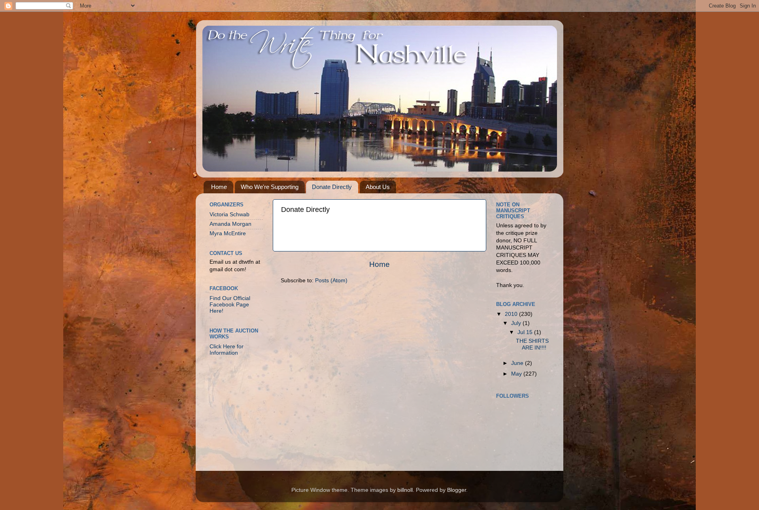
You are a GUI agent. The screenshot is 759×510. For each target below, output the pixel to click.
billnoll (405, 490)
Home (219, 186)
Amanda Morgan (230, 224)
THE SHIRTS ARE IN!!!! (532, 344)
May (517, 374)
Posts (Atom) (331, 280)
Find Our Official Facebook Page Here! (230, 304)
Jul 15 (525, 332)
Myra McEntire (228, 233)
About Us (378, 186)
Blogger (456, 490)
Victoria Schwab (229, 214)
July (517, 323)
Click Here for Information (227, 350)
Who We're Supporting (269, 186)
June (518, 363)
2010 (512, 314)
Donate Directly (332, 186)
